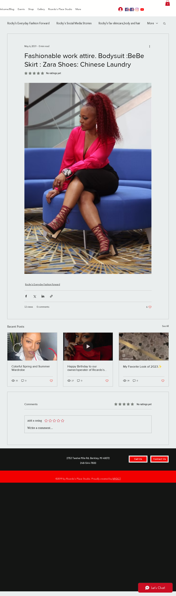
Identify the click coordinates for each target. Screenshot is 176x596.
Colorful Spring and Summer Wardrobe (31, 368)
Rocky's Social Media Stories (74, 23)
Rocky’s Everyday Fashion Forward (28, 23)
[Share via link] (51, 296)
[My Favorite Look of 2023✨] (144, 347)
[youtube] (142, 9)
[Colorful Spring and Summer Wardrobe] (32, 347)
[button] (167, 3)
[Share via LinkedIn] (43, 296)
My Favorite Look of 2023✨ (142, 366)
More (150, 23)
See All (165, 326)
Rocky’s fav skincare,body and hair (119, 23)
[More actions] (149, 46)
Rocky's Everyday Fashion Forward (42, 284)
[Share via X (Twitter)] (34, 296)
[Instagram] (137, 9)
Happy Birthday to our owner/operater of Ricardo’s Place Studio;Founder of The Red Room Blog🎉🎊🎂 (86, 368)
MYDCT (117, 478)
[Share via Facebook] (26, 296)
